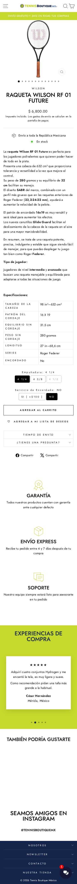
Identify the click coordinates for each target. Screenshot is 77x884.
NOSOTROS (37, 845)
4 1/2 (54, 379)
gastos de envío (42, 116)
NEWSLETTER (37, 854)
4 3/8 (38, 379)
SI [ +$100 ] (32, 396)
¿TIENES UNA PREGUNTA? (38, 442)
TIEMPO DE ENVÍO (38, 434)
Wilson (38, 88)
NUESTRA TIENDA (37, 872)
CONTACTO (37, 863)
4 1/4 (22, 379)
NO (51, 396)
